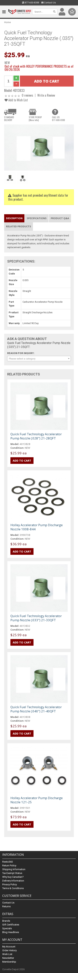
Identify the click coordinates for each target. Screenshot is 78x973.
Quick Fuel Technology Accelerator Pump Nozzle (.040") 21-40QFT (36, 709)
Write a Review (46, 95)
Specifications (37, 218)
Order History (9, 950)
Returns (6, 906)
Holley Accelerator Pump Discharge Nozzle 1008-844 (36, 527)
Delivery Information (13, 880)
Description (14, 218)
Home (7, 22)
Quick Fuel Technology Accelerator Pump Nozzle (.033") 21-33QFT (36, 618)
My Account (8, 946)
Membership (9, 961)
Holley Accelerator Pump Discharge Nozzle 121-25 (36, 800)
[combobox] (39, 358)
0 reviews (27, 95)
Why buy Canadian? (13, 876)
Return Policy (9, 865)
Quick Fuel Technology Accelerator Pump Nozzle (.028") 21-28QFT (36, 436)
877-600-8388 (31, 2)
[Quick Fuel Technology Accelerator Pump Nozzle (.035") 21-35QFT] (39, 147)
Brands (6, 920)
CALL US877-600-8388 (58, 119)
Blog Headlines (10, 932)
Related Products (18, 226)
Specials (7, 928)
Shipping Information (13, 869)
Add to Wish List (18, 100)
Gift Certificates (10, 924)
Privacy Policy (9, 884)
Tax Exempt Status (12, 873)
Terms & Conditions (13, 888)
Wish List (7, 954)
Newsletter (8, 958)
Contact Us (50, 2)
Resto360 (7, 861)
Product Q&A (60, 218)
